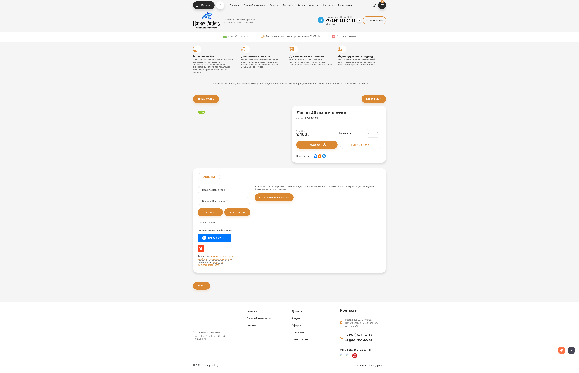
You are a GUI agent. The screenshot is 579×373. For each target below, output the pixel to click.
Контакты (328, 5)
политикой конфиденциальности (210, 263)
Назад (202, 285)
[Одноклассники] (319, 156)
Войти (210, 212)
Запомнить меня (207, 222)
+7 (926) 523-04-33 (340, 20)
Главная (234, 5)
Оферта (313, 5)
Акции (301, 5)
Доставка (287, 5)
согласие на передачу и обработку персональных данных (215, 258)
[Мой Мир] (324, 156)
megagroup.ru (378, 365)
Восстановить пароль (274, 197)
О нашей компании (254, 5)
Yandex (201, 248)
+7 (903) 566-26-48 (358, 340)
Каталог (206, 5)
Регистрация (345, 5)
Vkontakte (214, 238)
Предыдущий (206, 99)
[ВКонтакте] (315, 156)
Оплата (273, 5)
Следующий (374, 99)
